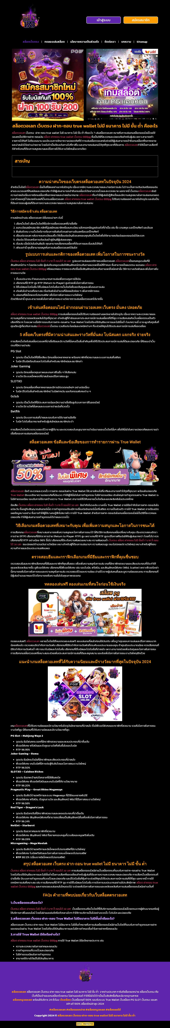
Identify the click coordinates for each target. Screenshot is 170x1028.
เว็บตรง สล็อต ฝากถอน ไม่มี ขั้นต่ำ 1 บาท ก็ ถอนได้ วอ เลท (41, 261)
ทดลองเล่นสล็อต (54, 42)
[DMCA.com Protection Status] (85, 1025)
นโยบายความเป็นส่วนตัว (84, 42)
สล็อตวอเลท (18, 133)
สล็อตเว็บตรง (31, 42)
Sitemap (142, 42)
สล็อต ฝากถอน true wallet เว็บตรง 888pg (67, 137)
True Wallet (17, 495)
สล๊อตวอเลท (131, 145)
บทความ (126, 42)
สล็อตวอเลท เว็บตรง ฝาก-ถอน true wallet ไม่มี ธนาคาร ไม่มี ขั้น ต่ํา (97, 1015)
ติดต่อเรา (110, 42)
